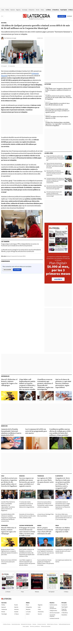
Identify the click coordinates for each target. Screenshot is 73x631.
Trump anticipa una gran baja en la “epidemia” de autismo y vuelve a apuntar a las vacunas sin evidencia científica (45, 552)
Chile (2, 476)
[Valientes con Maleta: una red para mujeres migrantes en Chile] (63, 541)
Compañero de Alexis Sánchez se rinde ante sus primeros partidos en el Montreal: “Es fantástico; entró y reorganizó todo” (62, 483)
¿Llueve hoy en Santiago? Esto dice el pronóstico (45, 515)
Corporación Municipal (16, 256)
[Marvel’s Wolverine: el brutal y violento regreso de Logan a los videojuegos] (9, 395)
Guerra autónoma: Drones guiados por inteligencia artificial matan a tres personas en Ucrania (45, 562)
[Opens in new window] (37, 589)
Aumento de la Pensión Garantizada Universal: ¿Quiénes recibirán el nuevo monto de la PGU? (11, 432)
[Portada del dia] (58, 252)
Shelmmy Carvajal (11, 38)
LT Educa (70, 10)
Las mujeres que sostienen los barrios (63, 561)
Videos (42, 10)
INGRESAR (69, 16)
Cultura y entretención (26, 525)
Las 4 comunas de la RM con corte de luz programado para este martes (36, 431)
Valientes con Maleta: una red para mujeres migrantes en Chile (56, 117)
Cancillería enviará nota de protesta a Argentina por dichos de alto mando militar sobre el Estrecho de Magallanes (58, 97)
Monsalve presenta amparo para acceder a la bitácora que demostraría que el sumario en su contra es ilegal (54, 194)
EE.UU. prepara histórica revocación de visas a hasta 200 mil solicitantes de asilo (57, 104)
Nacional (12, 10)
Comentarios (12, 66)
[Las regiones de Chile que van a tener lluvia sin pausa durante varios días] (45, 494)
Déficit (24, 256)
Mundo (37, 10)
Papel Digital (63, 10)
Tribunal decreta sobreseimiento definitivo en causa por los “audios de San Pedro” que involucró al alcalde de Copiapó (55, 165)
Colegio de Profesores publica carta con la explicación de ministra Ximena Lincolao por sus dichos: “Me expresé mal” (55, 158)
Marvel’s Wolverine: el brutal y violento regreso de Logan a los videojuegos (9, 382)
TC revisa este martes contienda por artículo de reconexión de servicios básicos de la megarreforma (26, 504)
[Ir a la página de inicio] (36, 16)
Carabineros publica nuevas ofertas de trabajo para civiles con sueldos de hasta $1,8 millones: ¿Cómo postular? (60, 432)
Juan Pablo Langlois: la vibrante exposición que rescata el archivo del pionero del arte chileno (27, 562)
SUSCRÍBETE (58, 279)
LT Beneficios (55, 10)
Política (7, 10)
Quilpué (9, 256)
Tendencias (40, 476)
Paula (57, 525)
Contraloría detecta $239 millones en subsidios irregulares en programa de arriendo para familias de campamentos (55, 180)
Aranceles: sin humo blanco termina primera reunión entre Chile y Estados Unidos (27, 515)
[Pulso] (22, 589)
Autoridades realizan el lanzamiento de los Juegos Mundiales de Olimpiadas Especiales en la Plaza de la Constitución (62, 505)
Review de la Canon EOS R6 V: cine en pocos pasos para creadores (9, 561)
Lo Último (48, 10)
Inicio (2, 10)
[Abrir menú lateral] (2, 16)
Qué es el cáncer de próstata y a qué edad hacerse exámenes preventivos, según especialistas (63, 383)
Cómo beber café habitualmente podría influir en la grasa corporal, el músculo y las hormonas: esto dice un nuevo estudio (27, 384)
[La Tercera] (7, 589)
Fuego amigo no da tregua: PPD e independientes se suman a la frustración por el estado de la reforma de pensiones (20, 245)
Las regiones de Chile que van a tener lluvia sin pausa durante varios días (45, 481)
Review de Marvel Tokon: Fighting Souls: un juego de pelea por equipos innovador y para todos (9, 552)
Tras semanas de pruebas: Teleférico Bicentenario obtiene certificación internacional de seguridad (55, 187)
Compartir (4, 66)
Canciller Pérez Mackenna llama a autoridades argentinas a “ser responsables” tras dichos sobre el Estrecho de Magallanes (58, 124)
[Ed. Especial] (51, 589)
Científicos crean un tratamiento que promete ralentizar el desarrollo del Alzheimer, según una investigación (45, 384)
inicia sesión (7, 269)
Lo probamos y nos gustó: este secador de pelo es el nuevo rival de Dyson (63, 551)
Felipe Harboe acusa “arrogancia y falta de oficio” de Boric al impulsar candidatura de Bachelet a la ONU (58, 90)
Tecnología (24, 10)
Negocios (18, 10)
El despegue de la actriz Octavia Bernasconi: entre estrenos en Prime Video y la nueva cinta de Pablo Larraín (27, 531)
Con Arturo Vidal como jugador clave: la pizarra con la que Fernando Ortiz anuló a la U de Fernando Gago (63, 516)
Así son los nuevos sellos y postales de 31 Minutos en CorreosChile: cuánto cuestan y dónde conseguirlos (45, 504)
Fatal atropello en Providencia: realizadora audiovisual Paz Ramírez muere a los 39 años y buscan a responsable (54, 173)
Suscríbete (17, 269)
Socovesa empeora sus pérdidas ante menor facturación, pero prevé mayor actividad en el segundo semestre (57, 111)
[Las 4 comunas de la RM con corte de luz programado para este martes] (36, 443)
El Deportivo (31, 10)
